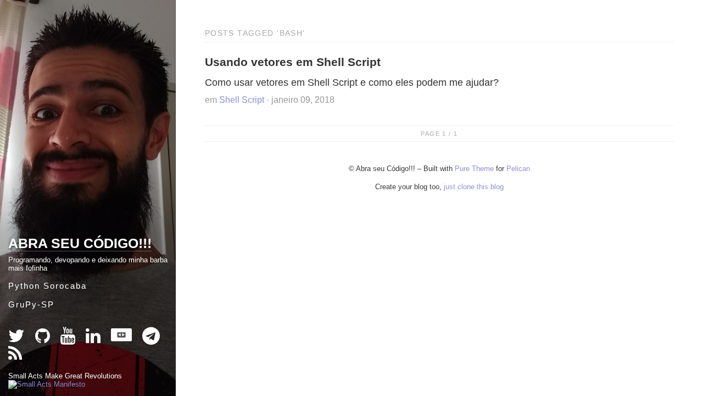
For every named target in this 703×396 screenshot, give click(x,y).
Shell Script (241, 100)
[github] (43, 339)
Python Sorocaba (47, 285)
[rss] (15, 356)
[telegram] (151, 339)
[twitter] (17, 339)
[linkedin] (94, 339)
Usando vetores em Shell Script (293, 62)
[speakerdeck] (122, 339)
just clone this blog (474, 187)
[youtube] (68, 339)
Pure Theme (474, 168)
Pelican (518, 168)
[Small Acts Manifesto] (46, 384)
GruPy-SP (31, 304)
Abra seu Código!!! (80, 243)
